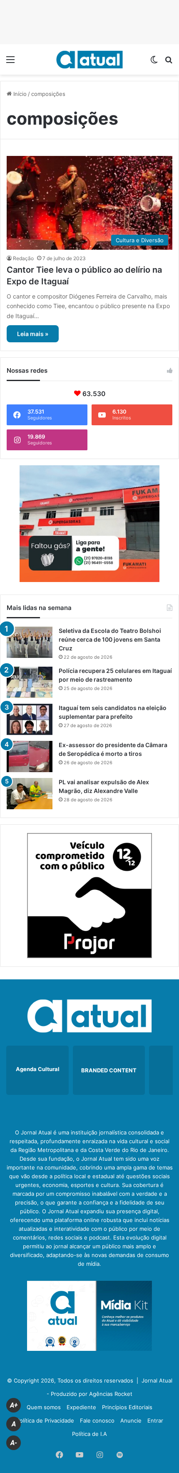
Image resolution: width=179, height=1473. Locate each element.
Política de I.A (89, 1433)
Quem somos (44, 1407)
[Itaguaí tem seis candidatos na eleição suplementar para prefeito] (29, 719)
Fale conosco (97, 1420)
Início (19, 93)
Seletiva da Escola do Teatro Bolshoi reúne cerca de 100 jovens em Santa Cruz (110, 639)
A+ (13, 1405)
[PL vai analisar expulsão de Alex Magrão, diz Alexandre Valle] (29, 793)
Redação (23, 258)
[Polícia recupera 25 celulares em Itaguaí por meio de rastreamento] (29, 682)
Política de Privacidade (45, 1420)
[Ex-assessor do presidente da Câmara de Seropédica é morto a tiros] (29, 756)
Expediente (81, 1407)
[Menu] (10, 62)
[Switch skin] (154, 62)
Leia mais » (32, 333)
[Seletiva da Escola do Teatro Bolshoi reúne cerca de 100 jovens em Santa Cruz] (29, 642)
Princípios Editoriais (127, 1407)
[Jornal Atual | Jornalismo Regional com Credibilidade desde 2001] (89, 59)
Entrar (155, 1420)
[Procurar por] (168, 62)
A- (13, 1443)
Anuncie (131, 1420)
